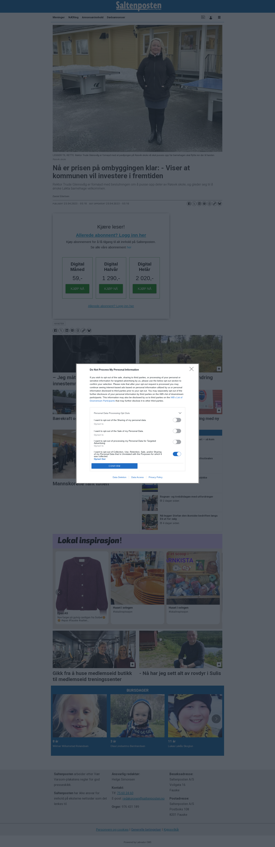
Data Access (137, 477)
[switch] (177, 420)
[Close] (193, 370)
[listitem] (137, 413)
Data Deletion (119, 477)
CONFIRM (114, 466)
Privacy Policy (155, 477)
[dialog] (137, 423)
